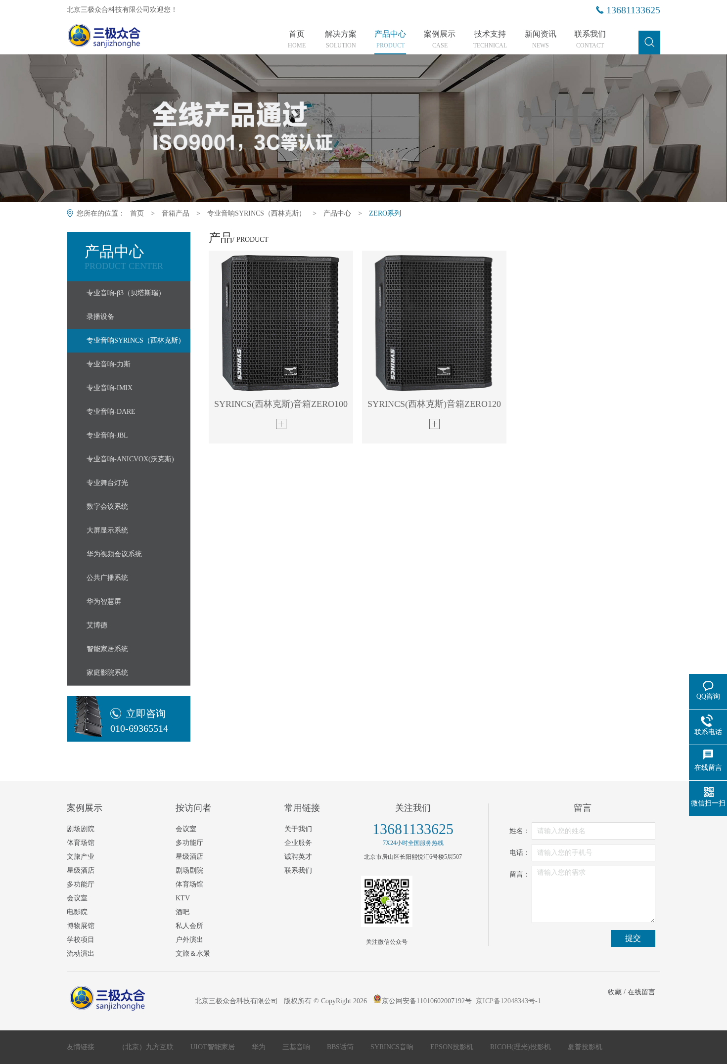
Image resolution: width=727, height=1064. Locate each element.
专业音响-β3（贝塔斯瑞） (126, 293)
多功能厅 (80, 884)
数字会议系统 (107, 506)
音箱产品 (175, 213)
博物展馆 (80, 926)
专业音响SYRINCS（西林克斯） (256, 213)
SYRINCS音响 (392, 1047)
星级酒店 (80, 870)
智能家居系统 (107, 649)
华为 (260, 1047)
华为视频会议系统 (114, 554)
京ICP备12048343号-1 (508, 1001)
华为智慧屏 (104, 601)
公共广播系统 (107, 577)
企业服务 (298, 842)
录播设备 (100, 316)
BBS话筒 (341, 1047)
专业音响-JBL (107, 435)
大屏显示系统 (107, 530)
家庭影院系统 (107, 672)
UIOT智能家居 (213, 1047)
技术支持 (490, 39)
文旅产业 (80, 856)
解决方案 (341, 39)
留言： (519, 874)
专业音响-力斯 (109, 364)
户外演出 (189, 939)
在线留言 (641, 992)
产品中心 (390, 39)
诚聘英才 (298, 856)
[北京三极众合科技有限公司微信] (386, 901)
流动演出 (80, 953)
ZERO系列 (385, 213)
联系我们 (590, 39)
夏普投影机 (585, 1047)
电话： (519, 852)
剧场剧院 (80, 829)
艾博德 (97, 625)
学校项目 (80, 939)
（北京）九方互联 (147, 1047)
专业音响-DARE (111, 411)
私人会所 (189, 926)
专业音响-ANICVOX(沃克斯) (130, 459)
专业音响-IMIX (110, 388)
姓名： (519, 831)
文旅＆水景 (193, 953)
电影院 (77, 912)
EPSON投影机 (452, 1047)
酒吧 (182, 912)
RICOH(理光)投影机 (521, 1047)
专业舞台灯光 (107, 483)
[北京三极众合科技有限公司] (122, 38)
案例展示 (439, 39)
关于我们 (298, 829)
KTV (183, 898)
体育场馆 (80, 842)
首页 (297, 39)
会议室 (77, 898)
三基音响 (297, 1047)
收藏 (615, 992)
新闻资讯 (540, 39)
